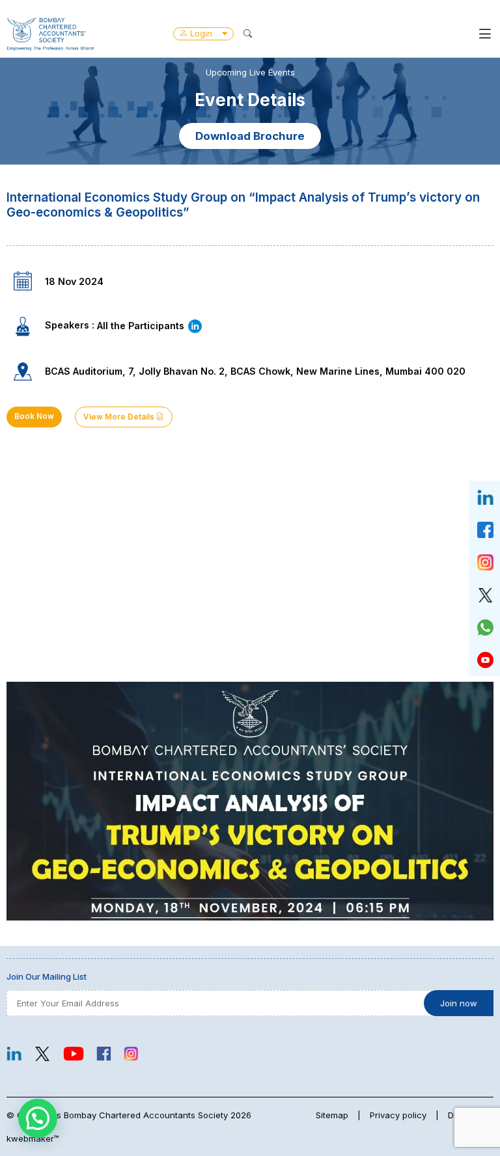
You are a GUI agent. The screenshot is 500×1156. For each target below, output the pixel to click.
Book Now (34, 416)
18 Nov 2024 (74, 281)
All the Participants (142, 325)
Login (201, 33)
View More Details (119, 417)
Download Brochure (250, 135)
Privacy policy (398, 1115)
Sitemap (332, 1115)
